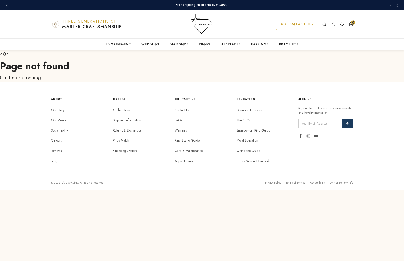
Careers (56, 140)
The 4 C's (243, 120)
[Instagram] (308, 136)
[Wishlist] (342, 24)
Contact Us (182, 110)
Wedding (150, 44)
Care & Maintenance (189, 150)
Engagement (118, 44)
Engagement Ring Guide (253, 130)
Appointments (184, 161)
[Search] (324, 24)
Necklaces (230, 44)
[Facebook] (300, 136)
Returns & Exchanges (127, 130)
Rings (204, 44)
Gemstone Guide (248, 150)
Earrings (260, 44)
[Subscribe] (347, 123)
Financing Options (125, 150)
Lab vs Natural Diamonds (253, 161)
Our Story (58, 110)
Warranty (181, 130)
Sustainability (59, 130)
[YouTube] (316, 136)
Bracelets (289, 44)
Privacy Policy (273, 183)
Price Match (121, 140)
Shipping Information (127, 120)
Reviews (56, 150)
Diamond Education (250, 110)
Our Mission (59, 120)
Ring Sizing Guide (187, 140)
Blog (54, 161)
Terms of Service (295, 183)
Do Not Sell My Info (341, 183)
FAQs (178, 120)
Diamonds (179, 44)
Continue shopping (20, 77)
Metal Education (247, 140)
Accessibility (317, 183)
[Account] (333, 24)
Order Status (121, 110)
